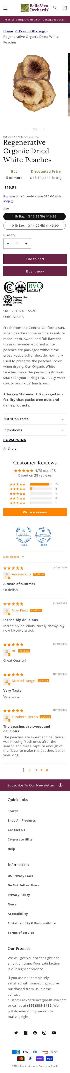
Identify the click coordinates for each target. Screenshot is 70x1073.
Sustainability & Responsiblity (32, 923)
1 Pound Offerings (31, 31)
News (12, 904)
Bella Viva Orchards (29, 1066)
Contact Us (16, 830)
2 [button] (30, 770)
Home (8, 31)
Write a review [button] (35, 512)
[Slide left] (26, 129)
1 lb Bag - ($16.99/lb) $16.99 (34, 216)
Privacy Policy (19, 895)
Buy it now (35, 271)
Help (11, 849)
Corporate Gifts (20, 839)
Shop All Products (22, 820)
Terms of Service (21, 933)
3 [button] (36, 770)
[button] (5, 7)
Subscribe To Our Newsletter (30, 785)
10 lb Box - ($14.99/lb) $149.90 (34, 226)
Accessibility (18, 914)
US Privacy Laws (20, 876)
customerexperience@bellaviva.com (37, 1000)
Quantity (9, 235)
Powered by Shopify (48, 1066)
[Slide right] (44, 129)
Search (13, 811)
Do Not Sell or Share (23, 885)
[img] (13, 568)
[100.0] (24, 535)
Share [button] (12, 448)
